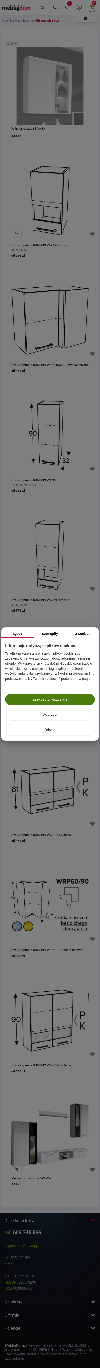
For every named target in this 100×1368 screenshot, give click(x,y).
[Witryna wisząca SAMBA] (50, 86)
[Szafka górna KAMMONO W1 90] (50, 435)
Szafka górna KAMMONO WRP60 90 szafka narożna (47, 950)
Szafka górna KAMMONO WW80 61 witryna (41, 835)
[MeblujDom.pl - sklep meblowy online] (16, 7)
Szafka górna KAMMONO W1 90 (33, 480)
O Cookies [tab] (82, 634)
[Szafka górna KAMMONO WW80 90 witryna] (50, 1020)
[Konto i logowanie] (79, 7)
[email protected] (30, 1264)
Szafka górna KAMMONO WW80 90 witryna (41, 1065)
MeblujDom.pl (16, 1345)
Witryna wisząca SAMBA (28, 128)
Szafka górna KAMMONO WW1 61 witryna (40, 245)
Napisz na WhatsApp (21, 1246)
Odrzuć (50, 730)
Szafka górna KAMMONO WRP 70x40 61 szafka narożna (50, 365)
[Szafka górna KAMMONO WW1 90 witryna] (50, 555)
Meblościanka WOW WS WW (31, 1178)
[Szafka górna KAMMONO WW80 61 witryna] (50, 790)
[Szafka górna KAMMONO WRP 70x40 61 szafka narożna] (50, 320)
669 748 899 (27, 1232)
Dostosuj (50, 714)
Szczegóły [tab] (50, 634)
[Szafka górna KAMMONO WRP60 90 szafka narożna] (50, 905)
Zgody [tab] (17, 634)
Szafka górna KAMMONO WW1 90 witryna (40, 600)
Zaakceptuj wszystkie (50, 699)
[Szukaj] (42, 7)
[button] (85, 18)
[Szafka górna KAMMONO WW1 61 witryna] (50, 200)
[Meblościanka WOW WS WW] (50, 1135)
